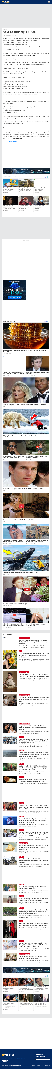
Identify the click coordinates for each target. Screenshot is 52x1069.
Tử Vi (20, 651)
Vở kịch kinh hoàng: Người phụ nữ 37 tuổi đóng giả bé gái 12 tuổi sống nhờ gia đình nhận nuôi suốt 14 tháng (32, 820)
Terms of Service (17, 1058)
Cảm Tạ (5, 29)
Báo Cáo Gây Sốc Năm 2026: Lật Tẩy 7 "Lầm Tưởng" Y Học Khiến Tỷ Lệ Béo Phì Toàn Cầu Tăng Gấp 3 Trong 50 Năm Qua (33, 944)
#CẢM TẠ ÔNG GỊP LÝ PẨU (11, 141)
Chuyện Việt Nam (23, 843)
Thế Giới (21, 737)
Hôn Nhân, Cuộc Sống (24, 637)
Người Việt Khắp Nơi (24, 672)
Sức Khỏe (21, 940)
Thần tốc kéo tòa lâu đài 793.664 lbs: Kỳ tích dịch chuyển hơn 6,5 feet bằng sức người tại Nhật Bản (33, 860)
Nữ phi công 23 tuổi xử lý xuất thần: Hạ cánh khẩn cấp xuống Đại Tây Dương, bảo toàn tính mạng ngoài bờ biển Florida (34, 754)
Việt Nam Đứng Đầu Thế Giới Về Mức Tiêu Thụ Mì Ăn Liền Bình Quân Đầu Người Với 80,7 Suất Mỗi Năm (34, 847)
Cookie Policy (4, 1058)
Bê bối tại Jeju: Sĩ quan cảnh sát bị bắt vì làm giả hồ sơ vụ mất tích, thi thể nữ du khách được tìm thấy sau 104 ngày (33, 911)
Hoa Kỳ (21, 921)
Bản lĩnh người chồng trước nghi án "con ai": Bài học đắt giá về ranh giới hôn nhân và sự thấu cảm (33, 641)
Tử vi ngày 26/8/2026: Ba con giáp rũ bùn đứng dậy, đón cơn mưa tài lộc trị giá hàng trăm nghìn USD (34, 655)
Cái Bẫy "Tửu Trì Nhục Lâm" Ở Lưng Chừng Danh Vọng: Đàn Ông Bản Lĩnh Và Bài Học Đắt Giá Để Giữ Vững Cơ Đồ (34, 807)
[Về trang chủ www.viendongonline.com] (6, 2)
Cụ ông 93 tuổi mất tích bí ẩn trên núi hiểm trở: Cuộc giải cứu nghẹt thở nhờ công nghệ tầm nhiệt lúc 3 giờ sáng (33, 767)
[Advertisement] (26, 16)
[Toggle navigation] (49, 2)
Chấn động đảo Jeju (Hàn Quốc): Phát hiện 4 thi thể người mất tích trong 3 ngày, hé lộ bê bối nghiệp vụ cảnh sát (33, 741)
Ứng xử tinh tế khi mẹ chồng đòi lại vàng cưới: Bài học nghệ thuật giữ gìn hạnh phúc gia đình (33, 727)
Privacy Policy (10, 1058)
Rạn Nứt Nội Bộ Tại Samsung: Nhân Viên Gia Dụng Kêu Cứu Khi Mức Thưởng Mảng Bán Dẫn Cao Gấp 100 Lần (33, 833)
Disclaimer (23, 1058)
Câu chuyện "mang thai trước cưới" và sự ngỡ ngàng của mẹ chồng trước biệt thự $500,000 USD (34, 699)
